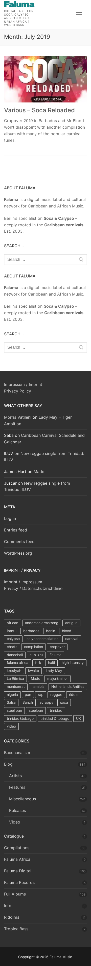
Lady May (54, 670)
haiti (51, 662)
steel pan (14, 710)
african (12, 623)
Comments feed (19, 541)
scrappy (46, 702)
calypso (13, 638)
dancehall (15, 655)
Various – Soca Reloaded (39, 110)
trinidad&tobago (20, 718)
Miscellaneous (22, 798)
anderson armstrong (41, 623)
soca (64, 702)
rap (40, 694)
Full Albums (15, 894)
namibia (38, 686)
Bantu (11, 631)
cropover (57, 647)
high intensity (73, 662)
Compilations (16, 847)
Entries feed (15, 529)
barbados (31, 631)
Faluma (55, 655)
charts (12, 647)
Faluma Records (19, 882)
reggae (56, 694)
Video (14, 822)
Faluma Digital (17, 870)
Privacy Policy (17, 390)
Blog (8, 764)
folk (38, 662)
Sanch (27, 702)
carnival (71, 638)
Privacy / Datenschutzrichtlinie (33, 588)
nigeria (12, 694)
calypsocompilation (42, 638)
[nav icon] (79, 14)
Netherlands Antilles (67, 686)
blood (66, 631)
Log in (10, 518)
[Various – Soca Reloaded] (45, 79)
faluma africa (17, 662)
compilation (33, 647)
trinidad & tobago (54, 718)
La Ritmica (15, 678)
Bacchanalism (17, 752)
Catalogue (14, 836)
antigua (71, 623)
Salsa (11, 702)
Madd (39, 471)
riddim (74, 694)
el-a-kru (36, 655)
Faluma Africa (17, 859)
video (11, 726)
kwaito (33, 670)
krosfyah (14, 670)
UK (78, 718)
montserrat (16, 686)
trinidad (56, 710)
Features (17, 787)
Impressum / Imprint (23, 384)
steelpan (36, 710)
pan (28, 694)
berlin (50, 631)
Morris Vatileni (17, 417)
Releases (17, 810)
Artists (15, 775)
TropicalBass (16, 928)
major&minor (57, 678)
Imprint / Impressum (23, 581)
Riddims (11, 917)
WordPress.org (18, 553)
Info (7, 905)
